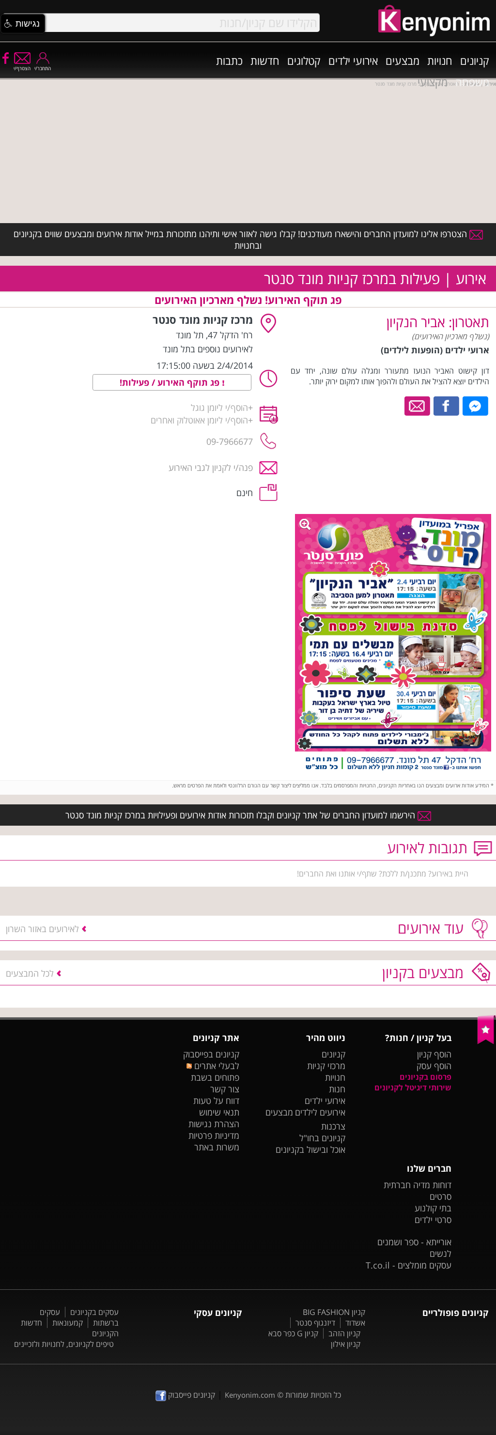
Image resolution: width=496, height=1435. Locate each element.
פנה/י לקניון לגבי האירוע (211, 467)
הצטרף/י (22, 68)
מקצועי (433, 82)
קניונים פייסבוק (190, 1395)
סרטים (440, 1196)
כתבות (229, 60)
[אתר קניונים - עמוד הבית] (486, 1042)
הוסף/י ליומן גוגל (219, 407)
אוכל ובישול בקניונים (310, 1149)
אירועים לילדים (320, 1112)
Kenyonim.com (250, 1395)
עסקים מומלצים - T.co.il (408, 1265)
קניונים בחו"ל (322, 1138)
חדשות (264, 60)
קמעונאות (67, 1322)
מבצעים (402, 60)
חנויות (439, 60)
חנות (337, 1089)
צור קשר (224, 1089)
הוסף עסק (434, 1066)
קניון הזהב (344, 1333)
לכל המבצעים (30, 973)
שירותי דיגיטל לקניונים (412, 1087)
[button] (22, 23)
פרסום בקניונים (425, 1077)
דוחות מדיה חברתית (417, 1185)
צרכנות (333, 1126)
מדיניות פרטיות (213, 1135)
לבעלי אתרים (215, 1066)
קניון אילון (345, 1344)
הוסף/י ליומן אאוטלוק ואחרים (199, 420)
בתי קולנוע (433, 1208)
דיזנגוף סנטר (315, 1322)
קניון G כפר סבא (293, 1333)
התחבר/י (42, 68)
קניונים (474, 60)
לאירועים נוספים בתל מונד (208, 349)
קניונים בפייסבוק (211, 1054)
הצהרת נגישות (213, 1124)
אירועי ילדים (353, 60)
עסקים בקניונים (94, 1312)
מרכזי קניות (326, 1066)
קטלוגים (304, 60)
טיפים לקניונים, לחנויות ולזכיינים (64, 1344)
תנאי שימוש (219, 1112)
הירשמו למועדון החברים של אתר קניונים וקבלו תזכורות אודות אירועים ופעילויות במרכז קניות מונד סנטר (241, 815)
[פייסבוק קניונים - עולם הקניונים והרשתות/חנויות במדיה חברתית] (5, 57)
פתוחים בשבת (215, 1077)
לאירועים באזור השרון (42, 929)
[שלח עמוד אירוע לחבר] (417, 405)
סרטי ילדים (433, 1219)
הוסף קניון (434, 1054)
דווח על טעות (216, 1100)
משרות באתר (216, 1147)
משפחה (472, 82)
